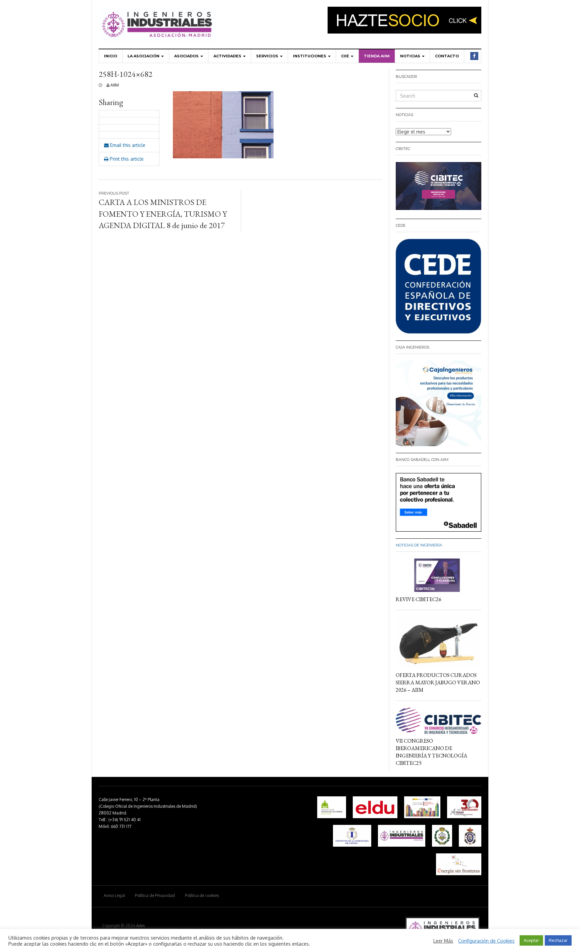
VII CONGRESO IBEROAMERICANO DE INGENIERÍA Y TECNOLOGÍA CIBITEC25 (431, 751)
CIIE (345, 56)
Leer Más (443, 941)
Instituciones (310, 56)
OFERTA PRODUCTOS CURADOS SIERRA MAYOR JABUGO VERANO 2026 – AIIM (438, 682)
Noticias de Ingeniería (419, 545)
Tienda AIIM (377, 56)
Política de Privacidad (155, 895)
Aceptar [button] (531, 940)
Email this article (127, 145)
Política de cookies (202, 895)
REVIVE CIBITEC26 (418, 599)
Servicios (267, 56)
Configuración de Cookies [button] (486, 941)
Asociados (187, 56)
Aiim (140, 925)
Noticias (410, 56)
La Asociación (144, 56)
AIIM (114, 85)
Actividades (227, 56)
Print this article (126, 159)
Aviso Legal (114, 895)
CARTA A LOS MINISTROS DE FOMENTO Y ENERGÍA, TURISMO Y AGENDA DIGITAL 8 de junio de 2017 (163, 213)
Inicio (110, 56)
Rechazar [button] (558, 940)
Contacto (447, 56)
